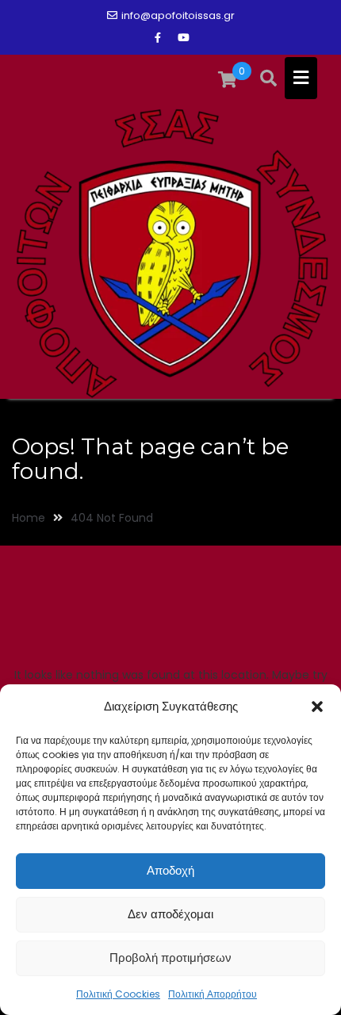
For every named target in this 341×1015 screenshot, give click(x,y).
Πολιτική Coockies (118, 994)
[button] (317, 706)
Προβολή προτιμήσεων (170, 957)
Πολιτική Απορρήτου (212, 994)
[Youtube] (183, 38)
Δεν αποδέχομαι (170, 914)
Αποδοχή (170, 870)
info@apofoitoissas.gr (178, 15)
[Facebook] (157, 38)
